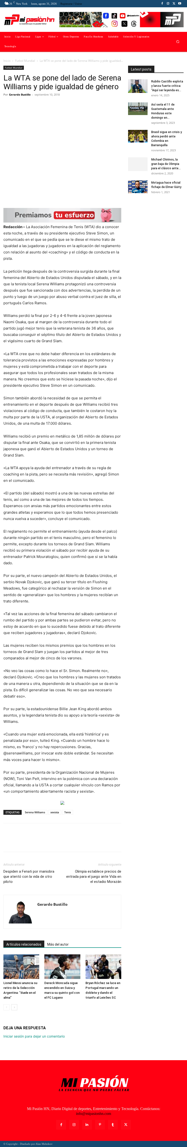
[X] (174, 4)
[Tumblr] (113, 1124)
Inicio (6, 61)
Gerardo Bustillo (20, 94)
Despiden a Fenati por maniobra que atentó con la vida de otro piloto (28, 876)
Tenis (67, 812)
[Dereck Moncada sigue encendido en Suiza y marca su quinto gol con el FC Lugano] (62, 966)
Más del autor (58, 944)
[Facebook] (162, 4)
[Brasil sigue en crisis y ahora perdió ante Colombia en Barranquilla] (138, 136)
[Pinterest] (31, 105)
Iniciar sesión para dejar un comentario (34, 1036)
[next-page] (14, 1007)
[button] (178, 41)
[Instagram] (168, 4)
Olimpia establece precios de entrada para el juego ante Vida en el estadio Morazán (93, 876)
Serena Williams (35, 812)
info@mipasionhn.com (93, 1113)
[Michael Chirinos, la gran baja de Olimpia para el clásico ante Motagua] (138, 164)
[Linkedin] (87, 1124)
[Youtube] (180, 4)
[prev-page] (6, 1007)
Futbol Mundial (25, 61)
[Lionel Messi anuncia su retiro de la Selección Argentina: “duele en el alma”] (21, 966)
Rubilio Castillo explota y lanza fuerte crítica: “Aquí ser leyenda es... (167, 86)
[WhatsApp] (42, 105)
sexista (54, 812)
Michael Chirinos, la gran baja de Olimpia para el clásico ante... (166, 164)
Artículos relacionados (23, 944)
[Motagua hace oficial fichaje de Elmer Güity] (138, 186)
